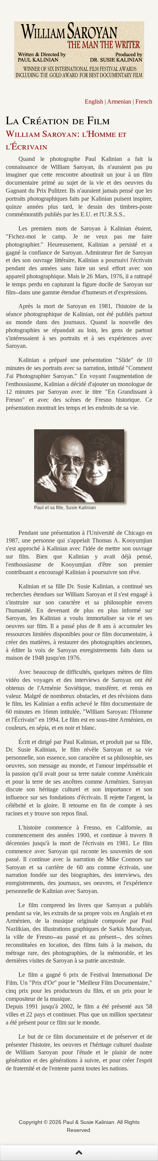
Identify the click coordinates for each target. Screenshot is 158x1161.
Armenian (119, 101)
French (143, 101)
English (94, 101)
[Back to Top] (79, 1153)
